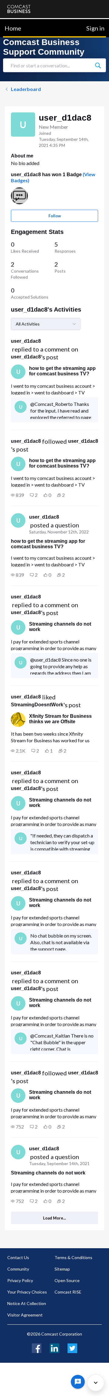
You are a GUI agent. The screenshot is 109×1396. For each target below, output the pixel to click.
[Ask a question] (78, 1382)
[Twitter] (72, 1347)
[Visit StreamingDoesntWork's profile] (18, 719)
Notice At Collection (26, 1303)
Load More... (54, 1218)
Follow (54, 215)
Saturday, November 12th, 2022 (59, 531)
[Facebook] (36, 1347)
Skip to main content (25, 22)
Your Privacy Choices (27, 1291)
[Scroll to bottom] (95, 1382)
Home (13, 28)
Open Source (67, 1280)
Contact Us (18, 1257)
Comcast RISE (67, 1291)
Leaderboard (26, 89)
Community (18, 1268)
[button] (17, 495)
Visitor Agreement (25, 1314)
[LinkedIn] (54, 1347)
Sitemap (62, 1268)
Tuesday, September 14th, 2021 (59, 1163)
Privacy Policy (20, 1280)
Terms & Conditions (73, 1257)
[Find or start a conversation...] (98, 65)
